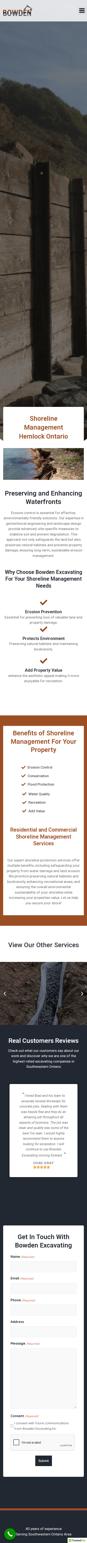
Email (22, 1278)
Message (25, 1343)
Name (22, 1256)
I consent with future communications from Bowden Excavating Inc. (41, 1426)
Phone (23, 1300)
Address (17, 1322)
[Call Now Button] (10, 1534)
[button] (82, 11)
